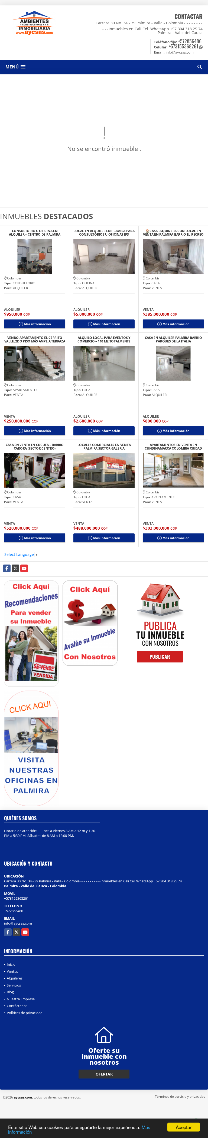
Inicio (11, 964)
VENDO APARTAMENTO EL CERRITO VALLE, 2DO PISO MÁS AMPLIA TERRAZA (34, 339)
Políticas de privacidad (25, 1012)
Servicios (14, 985)
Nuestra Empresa (21, 999)
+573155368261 (183, 46)
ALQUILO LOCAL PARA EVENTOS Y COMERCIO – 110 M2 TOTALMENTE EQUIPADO (104, 339)
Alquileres (14, 978)
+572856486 (190, 41)
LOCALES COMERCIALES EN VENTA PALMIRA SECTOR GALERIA (104, 446)
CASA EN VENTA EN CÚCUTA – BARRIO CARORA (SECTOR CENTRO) (35, 446)
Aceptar (183, 1127)
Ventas (12, 971)
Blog (10, 991)
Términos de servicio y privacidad (180, 1096)
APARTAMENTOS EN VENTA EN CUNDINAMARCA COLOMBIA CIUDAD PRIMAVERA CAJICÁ (173, 446)
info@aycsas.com (18, 923)
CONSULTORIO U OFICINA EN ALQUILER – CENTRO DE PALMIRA (34, 232)
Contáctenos (17, 1005)
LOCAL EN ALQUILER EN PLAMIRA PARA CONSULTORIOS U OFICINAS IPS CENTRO (103, 232)
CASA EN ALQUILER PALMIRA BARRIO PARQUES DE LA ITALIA (173, 339)
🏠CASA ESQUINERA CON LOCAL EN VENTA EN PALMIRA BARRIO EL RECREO (173, 232)
